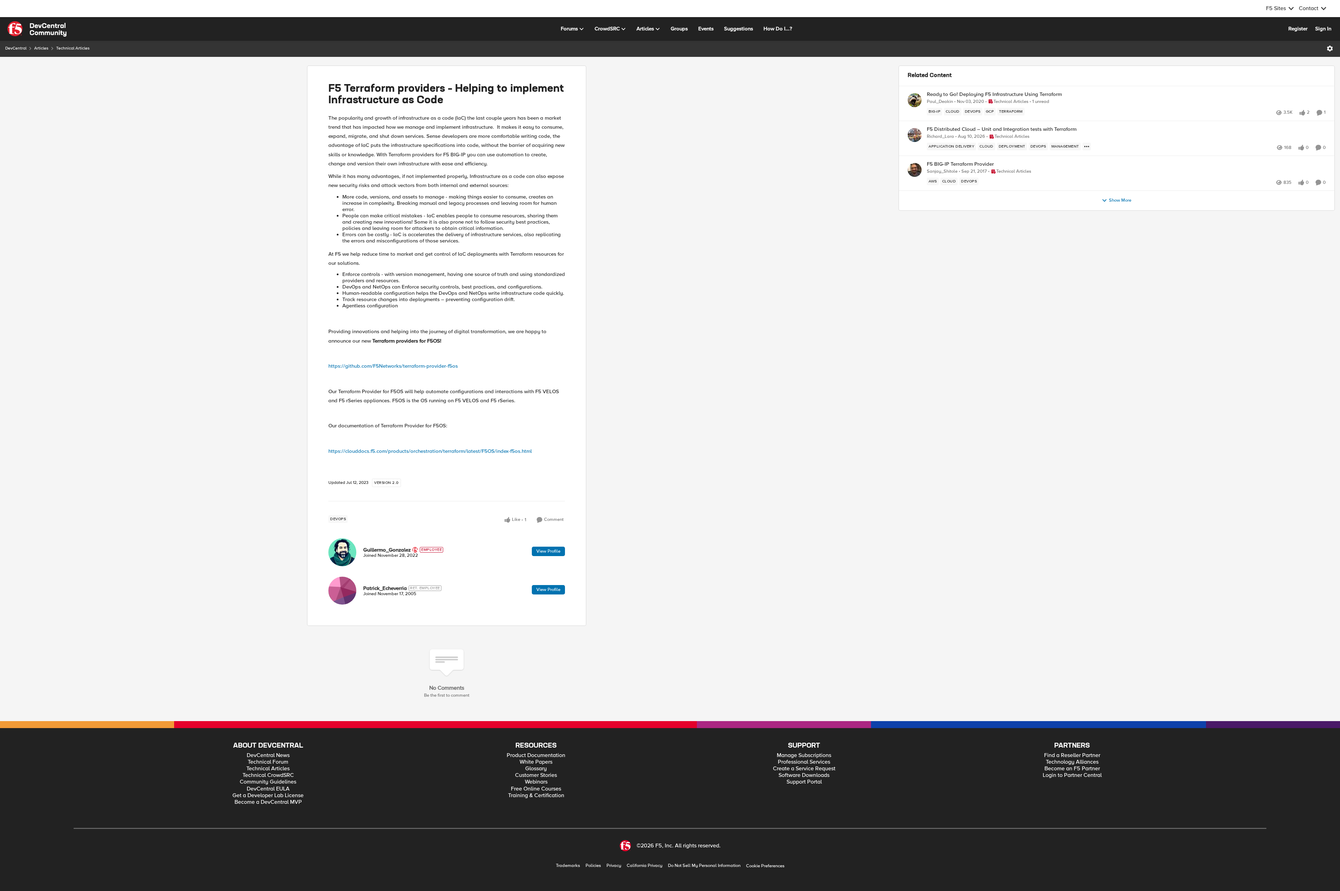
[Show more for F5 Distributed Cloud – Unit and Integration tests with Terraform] (1086, 146)
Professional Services (804, 762)
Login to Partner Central (1072, 775)
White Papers (536, 762)
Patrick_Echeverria (385, 588)
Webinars (536, 782)
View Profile (548, 551)
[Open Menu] (1330, 48)
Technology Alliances (1072, 762)
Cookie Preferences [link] (765, 866)
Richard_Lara (940, 136)
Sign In (1323, 28)
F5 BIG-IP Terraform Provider (960, 164)
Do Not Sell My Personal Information (704, 865)
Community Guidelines (268, 782)
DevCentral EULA (268, 789)
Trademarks (568, 865)
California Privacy (644, 865)
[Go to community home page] (37, 29)
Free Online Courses (536, 789)
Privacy (613, 865)
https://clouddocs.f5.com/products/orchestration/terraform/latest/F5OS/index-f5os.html (430, 451)
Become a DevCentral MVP (268, 802)
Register (1298, 28)
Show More (1120, 200)
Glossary (536, 768)
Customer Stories (536, 775)
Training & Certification (536, 795)
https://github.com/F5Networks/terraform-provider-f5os (393, 366)
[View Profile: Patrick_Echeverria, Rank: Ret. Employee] (342, 591)
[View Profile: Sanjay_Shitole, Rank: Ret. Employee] (915, 170)
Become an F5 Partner (1072, 768)
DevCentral (16, 48)
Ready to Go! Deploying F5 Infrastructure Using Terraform (994, 94)
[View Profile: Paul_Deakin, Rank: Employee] (915, 100)
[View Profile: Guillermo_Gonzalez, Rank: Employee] (342, 552)
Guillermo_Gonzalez (387, 550)
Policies (593, 865)
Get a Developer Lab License (268, 795)
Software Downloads (804, 775)
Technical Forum (268, 762)
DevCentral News (268, 755)
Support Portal (804, 782)
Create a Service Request (804, 768)
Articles (41, 48)
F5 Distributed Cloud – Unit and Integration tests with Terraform (1002, 129)
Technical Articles (73, 48)
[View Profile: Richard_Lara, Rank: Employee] (915, 135)
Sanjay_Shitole (942, 171)
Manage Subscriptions (804, 755)
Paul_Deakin (940, 101)
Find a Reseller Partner (1072, 755)
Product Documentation (536, 755)
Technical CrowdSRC (268, 775)
